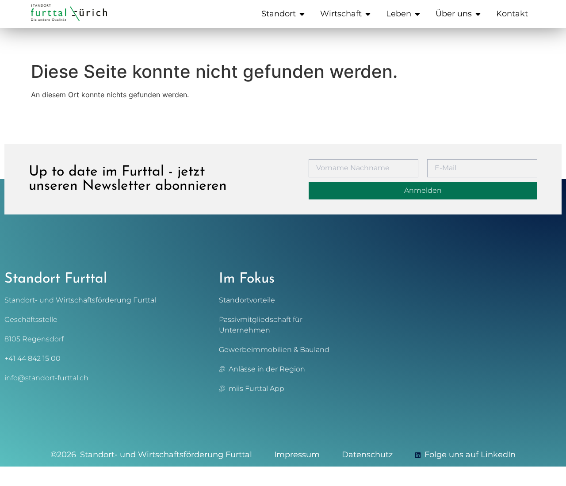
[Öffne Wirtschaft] (368, 14)
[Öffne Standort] (302, 14)
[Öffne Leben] (417, 14)
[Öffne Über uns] (478, 14)
